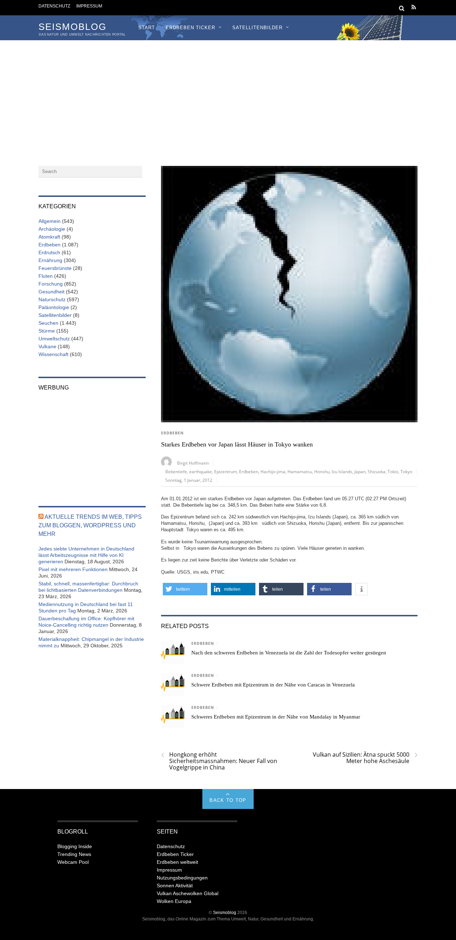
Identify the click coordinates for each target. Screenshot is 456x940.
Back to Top (227, 800)
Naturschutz (52, 299)
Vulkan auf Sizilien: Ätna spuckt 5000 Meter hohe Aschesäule (365, 757)
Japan (360, 471)
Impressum (89, 6)
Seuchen (48, 323)
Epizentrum (225, 471)
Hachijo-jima (272, 471)
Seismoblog (224, 912)
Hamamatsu (299, 471)
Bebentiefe (176, 471)
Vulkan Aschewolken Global (187, 893)
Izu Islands (342, 471)
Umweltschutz (54, 338)
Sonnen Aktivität (175, 885)
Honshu (322, 471)
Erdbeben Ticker (190, 27)
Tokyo (406, 471)
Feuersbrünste (55, 268)
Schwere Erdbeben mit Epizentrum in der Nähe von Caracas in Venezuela (273, 685)
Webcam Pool (73, 862)
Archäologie (51, 229)
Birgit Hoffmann (193, 463)
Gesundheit (51, 291)
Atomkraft (49, 237)
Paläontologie (53, 307)
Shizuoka (376, 471)
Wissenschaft (53, 354)
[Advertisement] (228, 93)
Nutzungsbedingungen (182, 878)
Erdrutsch (49, 252)
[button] (185, 589)
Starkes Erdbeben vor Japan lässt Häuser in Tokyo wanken (237, 444)
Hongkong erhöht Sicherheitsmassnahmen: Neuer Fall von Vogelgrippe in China (219, 761)
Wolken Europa (174, 901)
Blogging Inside (74, 846)
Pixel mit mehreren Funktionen (73, 569)
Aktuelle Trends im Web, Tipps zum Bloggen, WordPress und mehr (90, 525)
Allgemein (49, 221)
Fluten (45, 276)
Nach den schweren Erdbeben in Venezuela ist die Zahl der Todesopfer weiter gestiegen (288, 653)
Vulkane (47, 346)
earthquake (200, 471)
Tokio (393, 471)
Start (146, 27)
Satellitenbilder (257, 27)
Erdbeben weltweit (177, 862)
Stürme (46, 331)
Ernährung (50, 260)
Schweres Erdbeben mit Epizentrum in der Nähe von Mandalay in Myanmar (275, 717)
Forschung (50, 284)
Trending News (74, 854)
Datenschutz (54, 6)
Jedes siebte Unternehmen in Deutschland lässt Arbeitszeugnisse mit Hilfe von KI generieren (86, 555)
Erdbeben (172, 432)
